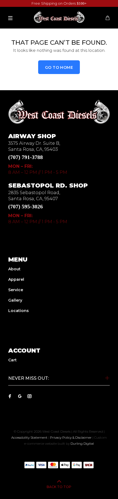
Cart (12, 360)
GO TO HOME (59, 67)
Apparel (16, 279)
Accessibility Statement (29, 437)
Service (15, 289)
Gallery (15, 300)
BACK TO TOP (59, 487)
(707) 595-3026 (25, 206)
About (14, 268)
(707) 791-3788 (25, 157)
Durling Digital (82, 443)
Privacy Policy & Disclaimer (71, 437)
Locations (18, 310)
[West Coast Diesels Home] (59, 111)
